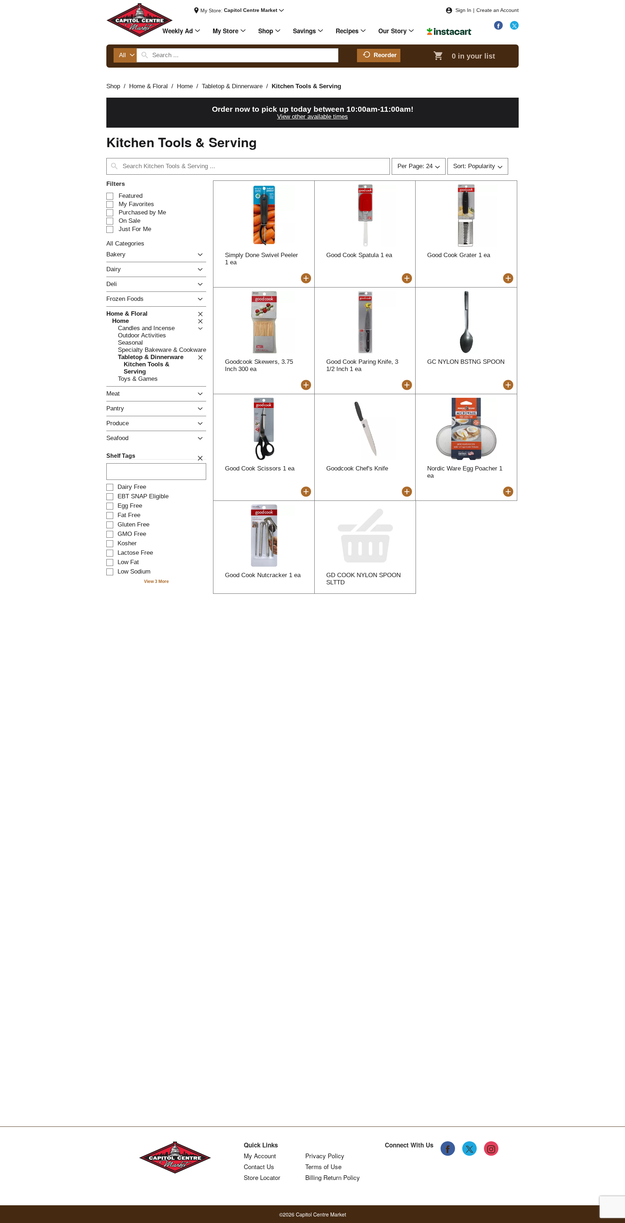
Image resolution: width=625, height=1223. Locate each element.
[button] (254, 10)
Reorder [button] (385, 55)
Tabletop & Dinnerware (232, 86)
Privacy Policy (324, 1155)
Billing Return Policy (332, 1177)
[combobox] (125, 55)
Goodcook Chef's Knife (357, 468)
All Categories (125, 243)
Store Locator (262, 1177)
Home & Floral (148, 86)
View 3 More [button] (156, 581)
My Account (260, 1155)
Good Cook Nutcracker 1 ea (263, 575)
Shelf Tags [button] (120, 456)
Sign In (463, 10)
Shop (113, 86)
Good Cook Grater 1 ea (458, 255)
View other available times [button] (312, 116)
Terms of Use (323, 1166)
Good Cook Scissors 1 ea (259, 468)
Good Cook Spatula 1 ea (359, 255)
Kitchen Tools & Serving (306, 86)
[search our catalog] (145, 55)
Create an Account (497, 10)
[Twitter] (514, 25)
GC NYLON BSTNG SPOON (466, 361)
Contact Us (259, 1166)
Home (185, 86)
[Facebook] (498, 25)
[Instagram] (491, 1148)
